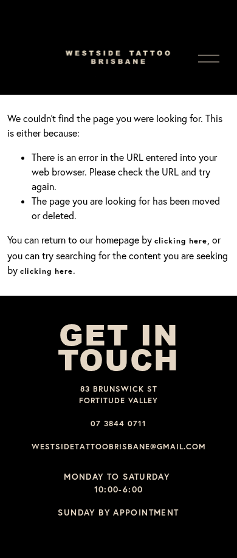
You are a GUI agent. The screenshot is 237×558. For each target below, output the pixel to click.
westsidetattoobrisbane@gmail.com (119, 446)
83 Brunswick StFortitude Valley (118, 395)
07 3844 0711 (118, 423)
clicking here (180, 241)
